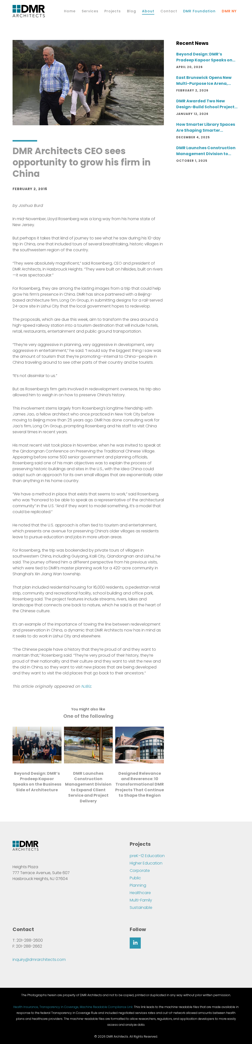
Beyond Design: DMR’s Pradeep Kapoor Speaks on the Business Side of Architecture (204, 57)
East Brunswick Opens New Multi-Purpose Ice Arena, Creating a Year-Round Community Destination (204, 81)
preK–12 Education (147, 856)
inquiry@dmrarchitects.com (39, 959)
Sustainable (141, 907)
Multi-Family (141, 900)
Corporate (140, 870)
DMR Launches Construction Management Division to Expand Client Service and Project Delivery (206, 151)
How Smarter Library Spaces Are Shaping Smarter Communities (205, 127)
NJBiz (86, 686)
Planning (138, 885)
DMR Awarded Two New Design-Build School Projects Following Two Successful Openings (206, 104)
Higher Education (146, 863)
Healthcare (140, 893)
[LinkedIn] (135, 943)
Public (135, 878)
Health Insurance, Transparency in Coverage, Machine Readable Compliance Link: (73, 1007)
